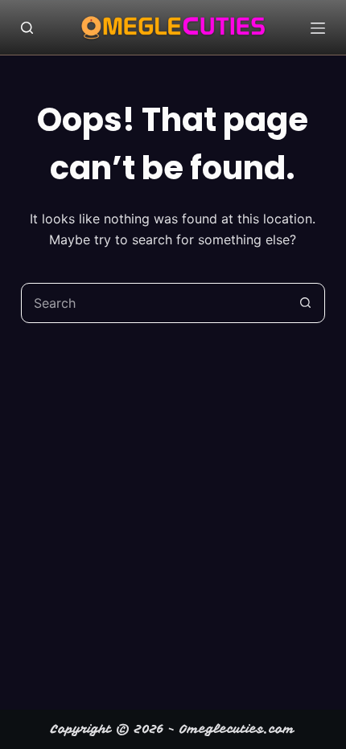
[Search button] (305, 303)
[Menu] (318, 28)
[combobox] (154, 303)
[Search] (27, 28)
